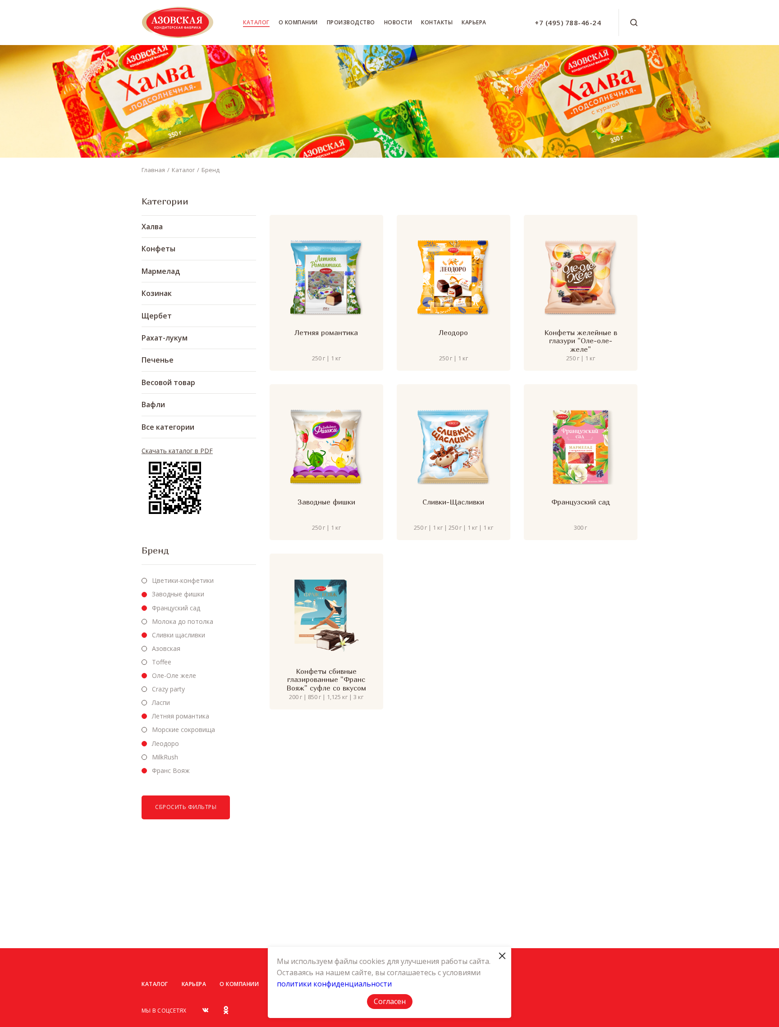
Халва (152, 227)
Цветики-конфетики (183, 580)
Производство (351, 22)
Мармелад (161, 271)
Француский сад (176, 608)
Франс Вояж (171, 770)
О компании (298, 22)
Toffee (161, 662)
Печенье (158, 360)
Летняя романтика (180, 716)
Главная (153, 170)
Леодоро (165, 743)
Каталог (256, 22)
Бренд (211, 170)
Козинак (157, 293)
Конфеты (158, 249)
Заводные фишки (178, 594)
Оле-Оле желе (174, 675)
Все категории (168, 427)
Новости (398, 22)
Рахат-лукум (165, 338)
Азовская (166, 648)
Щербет (157, 316)
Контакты (437, 22)
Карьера (474, 22)
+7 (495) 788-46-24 (568, 22)
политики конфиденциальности (334, 984)
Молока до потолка (182, 621)
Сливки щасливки (178, 635)
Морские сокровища (183, 729)
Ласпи (161, 702)
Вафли (153, 404)
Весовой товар (168, 382)
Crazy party (168, 689)
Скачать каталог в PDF (177, 450)
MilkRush (165, 757)
